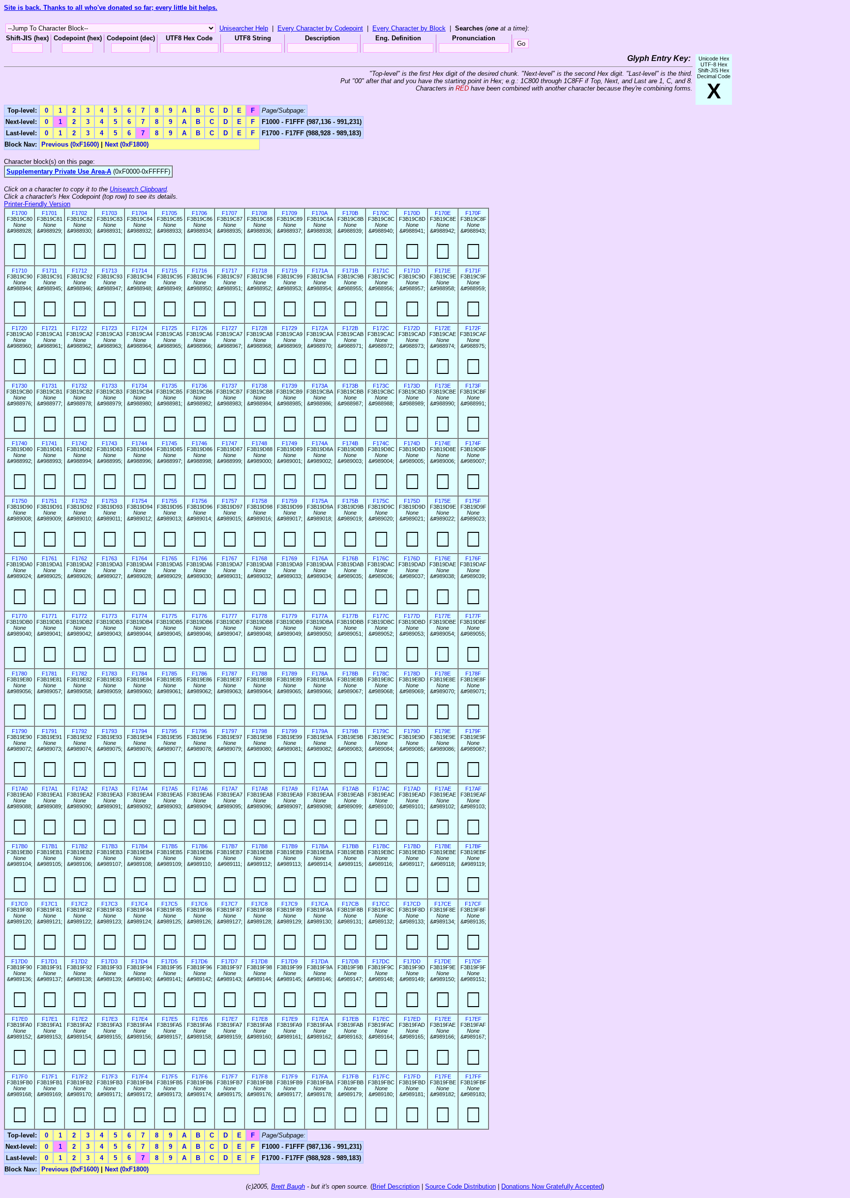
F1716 (199, 271)
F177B (350, 616)
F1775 (169, 616)
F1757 (229, 501)
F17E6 (200, 1019)
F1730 (19, 386)
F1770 (19, 616)
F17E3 (110, 1019)
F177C (381, 616)
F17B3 (110, 846)
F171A (320, 271)
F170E (443, 213)
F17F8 (260, 1076)
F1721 (49, 328)
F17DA (319, 961)
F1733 (109, 386)
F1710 (19, 271)
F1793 (109, 731)
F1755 (169, 501)
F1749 (289, 443)
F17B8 (260, 846)
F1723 (109, 328)
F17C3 (109, 904)
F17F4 (140, 1076)
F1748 (259, 443)
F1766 (199, 558)
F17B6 (200, 846)
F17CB (350, 904)
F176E (443, 558)
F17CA (319, 904)
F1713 (109, 271)
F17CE (442, 904)
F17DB (350, 961)
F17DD (412, 961)
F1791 (49, 731)
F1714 (139, 271)
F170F (473, 213)
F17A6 (200, 789)
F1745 (169, 443)
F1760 (19, 558)
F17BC (381, 846)
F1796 (199, 731)
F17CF (473, 904)
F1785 (169, 673)
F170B (350, 213)
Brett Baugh (288, 1186)
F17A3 (110, 789)
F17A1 (50, 789)
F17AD (412, 789)
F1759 (289, 501)
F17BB (350, 846)
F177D (412, 616)
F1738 (259, 386)
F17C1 (49, 904)
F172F (473, 328)
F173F (473, 386)
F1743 (109, 443)
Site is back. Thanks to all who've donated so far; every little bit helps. (110, 7)
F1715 (169, 271)
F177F (473, 616)
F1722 (79, 328)
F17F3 (110, 1076)
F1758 (259, 501)
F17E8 (260, 1019)
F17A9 (290, 789)
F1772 (79, 616)
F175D (412, 501)
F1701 (49, 213)
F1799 (289, 731)
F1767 (229, 558)
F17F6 (200, 1076)
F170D (412, 213)
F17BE (443, 846)
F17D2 (79, 961)
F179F (473, 731)
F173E (443, 386)
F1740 (19, 443)
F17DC (381, 961)
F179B (350, 731)
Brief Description (396, 1186)
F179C (381, 731)
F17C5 (169, 904)
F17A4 (140, 789)
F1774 (139, 616)
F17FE (443, 1076)
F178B (350, 673)
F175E (443, 501)
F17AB (350, 789)
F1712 (79, 271)
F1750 (19, 501)
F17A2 (80, 789)
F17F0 (20, 1076)
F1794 (139, 731)
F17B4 (140, 846)
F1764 (139, 558)
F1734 (139, 386)
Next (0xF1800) (127, 144)
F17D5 (169, 961)
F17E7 (230, 1019)
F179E (443, 731)
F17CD (412, 904)
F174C (381, 443)
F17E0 (20, 1019)
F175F (473, 501)
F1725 (169, 328)
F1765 (169, 558)
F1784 (139, 673)
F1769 (289, 558)
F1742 (79, 443)
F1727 (229, 328)
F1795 (169, 731)
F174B (350, 443)
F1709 (289, 213)
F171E (443, 271)
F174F (473, 443)
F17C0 (19, 904)
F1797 (229, 731)
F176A (320, 558)
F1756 (199, 501)
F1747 (229, 443)
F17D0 (19, 961)
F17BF (473, 846)
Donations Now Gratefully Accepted (551, 1186)
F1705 (169, 213)
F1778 (259, 616)
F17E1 (50, 1019)
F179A (320, 731)
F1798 (259, 731)
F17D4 (139, 961)
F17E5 (170, 1019)
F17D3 (109, 961)
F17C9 (289, 904)
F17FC (381, 1076)
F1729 (289, 328)
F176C (381, 558)
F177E (443, 616)
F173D (412, 386)
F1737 (229, 386)
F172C (381, 328)
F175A (320, 501)
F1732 (79, 386)
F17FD (412, 1076)
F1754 (139, 501)
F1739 (289, 386)
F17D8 (259, 961)
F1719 (289, 271)
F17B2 (80, 846)
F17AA (320, 789)
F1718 (259, 271)
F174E (443, 443)
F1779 (289, 616)
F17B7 (230, 846)
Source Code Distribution (460, 1186)
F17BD (412, 846)
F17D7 (229, 961)
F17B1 (50, 846)
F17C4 (139, 904)
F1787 (229, 673)
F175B (350, 501)
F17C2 (79, 904)
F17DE (442, 961)
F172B (350, 328)
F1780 (19, 673)
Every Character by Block (409, 28)
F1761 (49, 558)
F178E (443, 673)
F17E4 (140, 1019)
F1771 (49, 616)
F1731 (49, 386)
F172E (443, 328)
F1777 (229, 616)
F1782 (79, 673)
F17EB (350, 1019)
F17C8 (259, 904)
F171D (412, 271)
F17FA (320, 1076)
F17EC (381, 1019)
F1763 (109, 558)
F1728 (259, 328)
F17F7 (230, 1076)
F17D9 (289, 961)
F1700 (19, 213)
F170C (381, 213)
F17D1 (49, 961)
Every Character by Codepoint (320, 28)
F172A (320, 328)
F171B (350, 271)
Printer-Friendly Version (37, 204)
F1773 (109, 616)
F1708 (259, 213)
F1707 (229, 213)
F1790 (19, 731)
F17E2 (80, 1019)
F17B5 (170, 846)
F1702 (79, 213)
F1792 (79, 731)
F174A (320, 443)
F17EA (320, 1019)
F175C (381, 501)
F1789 (289, 673)
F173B (350, 386)
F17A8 (260, 789)
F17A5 (170, 789)
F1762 (79, 558)
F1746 (199, 443)
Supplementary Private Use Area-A (58, 171)
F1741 (49, 443)
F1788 (259, 673)
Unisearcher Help (243, 28)
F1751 (49, 501)
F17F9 (290, 1076)
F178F (473, 673)
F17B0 (20, 846)
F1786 (199, 673)
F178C (381, 673)
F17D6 (199, 961)
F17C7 (229, 904)
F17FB (350, 1076)
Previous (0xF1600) (70, 144)
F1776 (199, 616)
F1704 (139, 213)
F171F (473, 271)
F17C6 (199, 904)
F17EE (443, 1019)
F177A (320, 616)
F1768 (259, 558)
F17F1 (50, 1076)
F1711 (49, 271)
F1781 (49, 673)
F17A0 (20, 789)
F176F (473, 558)
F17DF (473, 961)
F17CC (381, 904)
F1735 (169, 386)
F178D (412, 673)
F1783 (109, 673)
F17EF (473, 1019)
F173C (381, 386)
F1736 (199, 386)
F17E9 (290, 1019)
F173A (320, 386)
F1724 (139, 328)
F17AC (381, 789)
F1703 (109, 213)
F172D (412, 328)
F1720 (19, 328)
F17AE (443, 789)
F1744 (139, 443)
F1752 (79, 501)
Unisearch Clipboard (138, 189)
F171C (381, 271)
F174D (412, 443)
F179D (412, 731)
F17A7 (230, 789)
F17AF (473, 789)
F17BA (320, 846)
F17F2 (80, 1076)
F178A (320, 673)
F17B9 (290, 846)
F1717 (229, 271)
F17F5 (170, 1076)
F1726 (199, 328)
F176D (412, 558)
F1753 (109, 501)
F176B (350, 558)
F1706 (199, 213)
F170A (320, 213)
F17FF (473, 1076)
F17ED (412, 1019)
